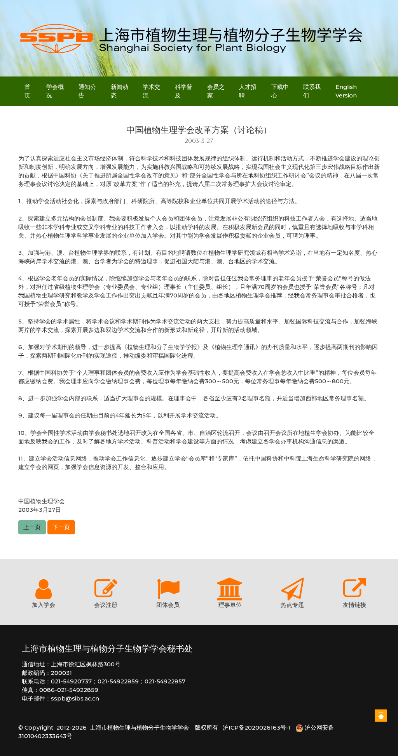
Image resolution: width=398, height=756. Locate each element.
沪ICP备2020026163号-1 (259, 727)
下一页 (61, 527)
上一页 (32, 527)
